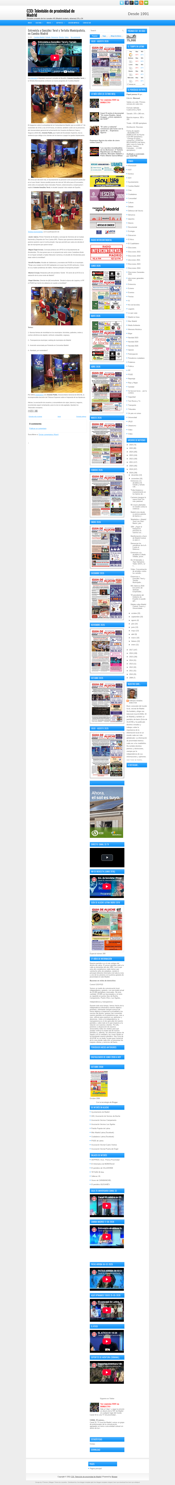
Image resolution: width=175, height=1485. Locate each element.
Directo (61, 37)
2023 (131, 455)
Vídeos (50, 23)
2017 (131, 650)
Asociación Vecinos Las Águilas (103, 1124)
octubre (134, 613)
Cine (129, 190)
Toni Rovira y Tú (134, 401)
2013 (131, 664)
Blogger (114, 1102)
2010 (131, 674)
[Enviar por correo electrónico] (29, 411)
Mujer (130, 333)
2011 (131, 671)
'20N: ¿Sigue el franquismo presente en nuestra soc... (137, 529)
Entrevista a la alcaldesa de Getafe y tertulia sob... (138, 484)
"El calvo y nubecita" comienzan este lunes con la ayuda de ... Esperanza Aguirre (111, 130)
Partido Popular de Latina (100, 1128)
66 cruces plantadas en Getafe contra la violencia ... (139, 507)
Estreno (131, 288)
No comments (75, 37)
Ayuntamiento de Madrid (100, 1112)
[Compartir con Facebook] (36, 411)
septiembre (135, 617)
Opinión (131, 350)
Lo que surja (132, 313)
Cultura (39, 23)
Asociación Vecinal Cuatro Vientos (104, 1145)
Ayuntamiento (133, 182)
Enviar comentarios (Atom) (49, 434)
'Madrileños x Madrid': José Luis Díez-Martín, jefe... (139, 521)
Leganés (131, 309)
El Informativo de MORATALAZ (103, 1164)
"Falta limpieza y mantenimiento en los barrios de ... (138, 492)
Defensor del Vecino (135, 211)
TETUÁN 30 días (97, 1172)
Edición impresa (73, 23)
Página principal (96, 1468)
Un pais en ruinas (134, 413)
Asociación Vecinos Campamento (103, 1120)
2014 (131, 660)
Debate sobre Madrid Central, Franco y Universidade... (138, 606)
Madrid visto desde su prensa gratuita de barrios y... (138, 514)
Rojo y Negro (133, 383)
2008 (131, 678)
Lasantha (64, 1482)
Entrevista (132, 284)
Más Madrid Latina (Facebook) (102, 1132)
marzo (133, 638)
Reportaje (131, 379)
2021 (131, 462)
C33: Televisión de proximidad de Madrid (51, 13)
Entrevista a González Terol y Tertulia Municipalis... (138, 579)
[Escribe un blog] (31, 411)
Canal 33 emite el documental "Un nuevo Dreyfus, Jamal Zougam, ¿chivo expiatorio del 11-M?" (112, 116)
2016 (131, 653)
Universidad (132, 417)
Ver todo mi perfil (134, 760)
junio (133, 627)
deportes (131, 219)
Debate (47, 37)
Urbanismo (132, 426)
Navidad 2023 (133, 338)
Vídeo (130, 434)
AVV (129, 178)
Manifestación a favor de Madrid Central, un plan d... (139, 538)
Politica (131, 366)
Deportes (60, 23)
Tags (104, 36)
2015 (131, 657)
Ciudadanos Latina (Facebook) (102, 1137)
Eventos (131, 292)
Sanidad (131, 387)
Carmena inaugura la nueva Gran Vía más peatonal (138, 499)
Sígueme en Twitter (107, 1399)
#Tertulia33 (132, 166)
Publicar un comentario (37, 428)
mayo (133, 631)
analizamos (39, 395)
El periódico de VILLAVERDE (102, 1168)
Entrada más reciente (35, 416)
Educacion (132, 235)
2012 (131, 667)
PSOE (130, 374)
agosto (133, 620)
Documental (132, 227)
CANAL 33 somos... (97, 1420)
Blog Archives (116, 36)
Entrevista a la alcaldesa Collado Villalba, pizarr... (138, 554)
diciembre (134, 475)
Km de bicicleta (134, 305)
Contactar (87, 23)
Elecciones (132, 248)
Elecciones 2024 (134, 268)
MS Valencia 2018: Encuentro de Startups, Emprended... (138, 589)
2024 (131, 452)
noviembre (135, 479)
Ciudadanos (132, 194)
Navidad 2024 (133, 342)
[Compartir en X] (34, 411)
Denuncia (54, 37)
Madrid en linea (133, 317)
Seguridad (132, 397)
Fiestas (131, 297)
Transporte (132, 405)
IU (129, 301)
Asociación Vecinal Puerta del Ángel (104, 1149)
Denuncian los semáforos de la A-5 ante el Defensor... (139, 546)
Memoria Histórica (135, 329)
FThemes (45, 1482)
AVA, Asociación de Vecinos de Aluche (105, 1116)
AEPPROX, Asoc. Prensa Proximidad (105, 1160)
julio (132, 624)
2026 (131, 445)
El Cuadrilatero (133, 244)
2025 (131, 448)
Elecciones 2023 (134, 264)
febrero (133, 641)
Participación (133, 354)
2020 (131, 466)
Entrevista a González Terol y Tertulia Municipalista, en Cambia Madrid (56, 32)
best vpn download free (121, 1482)
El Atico (131, 239)
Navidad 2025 (133, 346)
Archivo (131, 174)
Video (67, 37)
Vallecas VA (95, 1176)
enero (133, 645)
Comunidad (132, 198)
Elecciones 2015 (134, 252)
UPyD (130, 422)
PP (129, 370)
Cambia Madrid (39, 37)
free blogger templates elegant (102, 1482)
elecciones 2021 (134, 260)
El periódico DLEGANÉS (100, 1184)
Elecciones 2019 (134, 256)
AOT (130, 170)
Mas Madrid (132, 321)
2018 (131, 473)
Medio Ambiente (134, 325)
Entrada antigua (81, 416)
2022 (131, 459)
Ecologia (131, 231)
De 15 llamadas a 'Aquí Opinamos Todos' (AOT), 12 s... (138, 563)
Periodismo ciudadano (136, 358)
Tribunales (132, 409)
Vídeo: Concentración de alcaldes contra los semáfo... (139, 571)
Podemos (131, 362)
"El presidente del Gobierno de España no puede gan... (138, 598)
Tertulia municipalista (35, 232)
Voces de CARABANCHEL (101, 1180)
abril (132, 634)
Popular (95, 36)
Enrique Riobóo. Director (136, 702)
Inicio (30, 23)
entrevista (33, 78)
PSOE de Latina (97, 1141)
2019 (131, 469)
